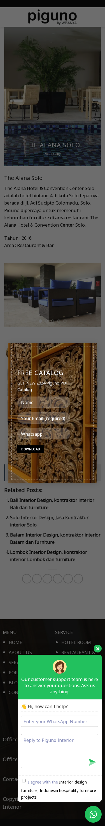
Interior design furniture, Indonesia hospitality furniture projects (58, 789)
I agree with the (58, 789)
